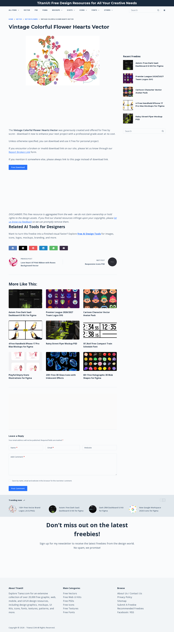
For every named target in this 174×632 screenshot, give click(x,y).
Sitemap (121, 600)
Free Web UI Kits (72, 597)
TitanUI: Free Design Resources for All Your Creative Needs (87, 3)
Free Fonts (69, 612)
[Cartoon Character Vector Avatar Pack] (100, 298)
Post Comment (18, 488)
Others (107, 10)
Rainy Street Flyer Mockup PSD (61, 343)
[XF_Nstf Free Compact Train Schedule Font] (100, 330)
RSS (132, 612)
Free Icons (68, 604)
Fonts (94, 10)
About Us (122, 593)
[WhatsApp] (53, 248)
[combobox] (141, 131)
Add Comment (18, 456)
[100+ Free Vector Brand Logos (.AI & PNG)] (12, 509)
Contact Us (136, 593)
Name (14, 447)
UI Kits (69, 10)
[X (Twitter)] (23, 248)
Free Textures (70, 608)
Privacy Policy (124, 597)
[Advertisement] (62, 107)
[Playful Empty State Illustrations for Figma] (25, 361)
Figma (44, 10)
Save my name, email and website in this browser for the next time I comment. (42, 481)
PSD (36, 10)
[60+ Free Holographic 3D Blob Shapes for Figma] (100, 361)
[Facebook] (13, 248)
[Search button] (158, 10)
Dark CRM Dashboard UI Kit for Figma (111, 509)
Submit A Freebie (126, 604)
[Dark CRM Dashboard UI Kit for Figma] (93, 509)
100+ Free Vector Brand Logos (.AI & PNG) (29, 509)
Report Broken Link (19, 152)
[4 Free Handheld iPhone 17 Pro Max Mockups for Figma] (25, 330)
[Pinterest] (33, 248)
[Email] (64, 248)
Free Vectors (70, 593)
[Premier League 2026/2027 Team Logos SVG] (62, 298)
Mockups (56, 10)
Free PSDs (68, 600)
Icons (81, 10)
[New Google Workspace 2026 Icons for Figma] (133, 509)
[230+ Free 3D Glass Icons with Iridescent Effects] (62, 361)
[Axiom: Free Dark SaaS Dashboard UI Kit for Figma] (25, 298)
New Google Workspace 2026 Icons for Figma (150, 509)
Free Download (18, 167)
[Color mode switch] (164, 10)
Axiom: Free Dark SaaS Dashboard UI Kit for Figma (71, 509)
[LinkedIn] (43, 248)
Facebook (122, 612)
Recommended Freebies (130, 608)
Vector (27, 10)
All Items (13, 10)
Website (88, 447)
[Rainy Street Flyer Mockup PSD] (62, 330)
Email (51, 447)
